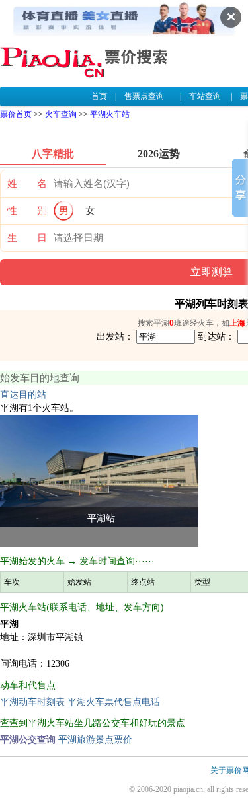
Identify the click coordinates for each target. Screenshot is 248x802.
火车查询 (61, 114)
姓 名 (27, 183)
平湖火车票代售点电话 (113, 702)
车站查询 (205, 96)
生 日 (27, 238)
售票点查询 (144, 96)
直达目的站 (23, 395)
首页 (99, 96)
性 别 (27, 210)
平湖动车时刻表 (32, 702)
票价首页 (16, 114)
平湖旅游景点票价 (95, 740)
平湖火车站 (110, 114)
